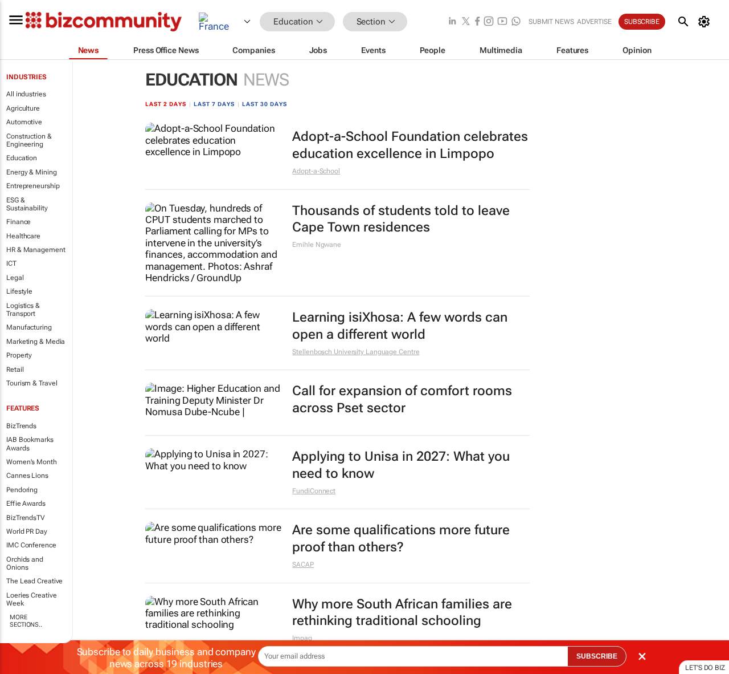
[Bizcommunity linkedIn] (452, 22)
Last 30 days (264, 104)
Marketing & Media (35, 342)
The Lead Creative (34, 581)
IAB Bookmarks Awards (30, 444)
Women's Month (31, 462)
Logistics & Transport (23, 310)
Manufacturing (29, 327)
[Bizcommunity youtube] (502, 22)
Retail (14, 369)
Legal (15, 278)
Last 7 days (214, 104)
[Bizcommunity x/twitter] (466, 22)
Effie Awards (26, 503)
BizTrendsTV (25, 518)
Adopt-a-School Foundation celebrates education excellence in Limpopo (410, 145)
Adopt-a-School (316, 171)
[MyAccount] (706, 21)
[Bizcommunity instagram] (488, 22)
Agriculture (23, 108)
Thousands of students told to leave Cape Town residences (401, 219)
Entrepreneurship (32, 186)
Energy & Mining (31, 172)
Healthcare (23, 236)
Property (19, 355)
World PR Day (26, 531)
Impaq (302, 638)
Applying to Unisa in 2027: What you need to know (401, 465)
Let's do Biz (705, 668)
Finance (18, 222)
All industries (26, 94)
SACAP (303, 565)
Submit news (551, 21)
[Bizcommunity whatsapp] (516, 22)
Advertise (594, 21)
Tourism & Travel (31, 383)
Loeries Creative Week (31, 599)
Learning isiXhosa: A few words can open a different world (399, 326)
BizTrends (21, 426)
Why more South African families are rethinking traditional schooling (402, 612)
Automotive (24, 122)
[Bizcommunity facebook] (477, 22)
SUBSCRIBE (596, 656)
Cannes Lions (27, 476)
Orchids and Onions (24, 563)
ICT (11, 263)
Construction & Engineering (29, 140)
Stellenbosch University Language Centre (355, 352)
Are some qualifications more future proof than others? (401, 538)
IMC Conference (31, 545)
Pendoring (22, 490)
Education (21, 158)
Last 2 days (165, 104)
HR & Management (35, 250)
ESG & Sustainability (27, 204)
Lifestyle (19, 291)
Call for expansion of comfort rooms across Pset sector (402, 399)
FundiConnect (313, 491)
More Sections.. (26, 621)
